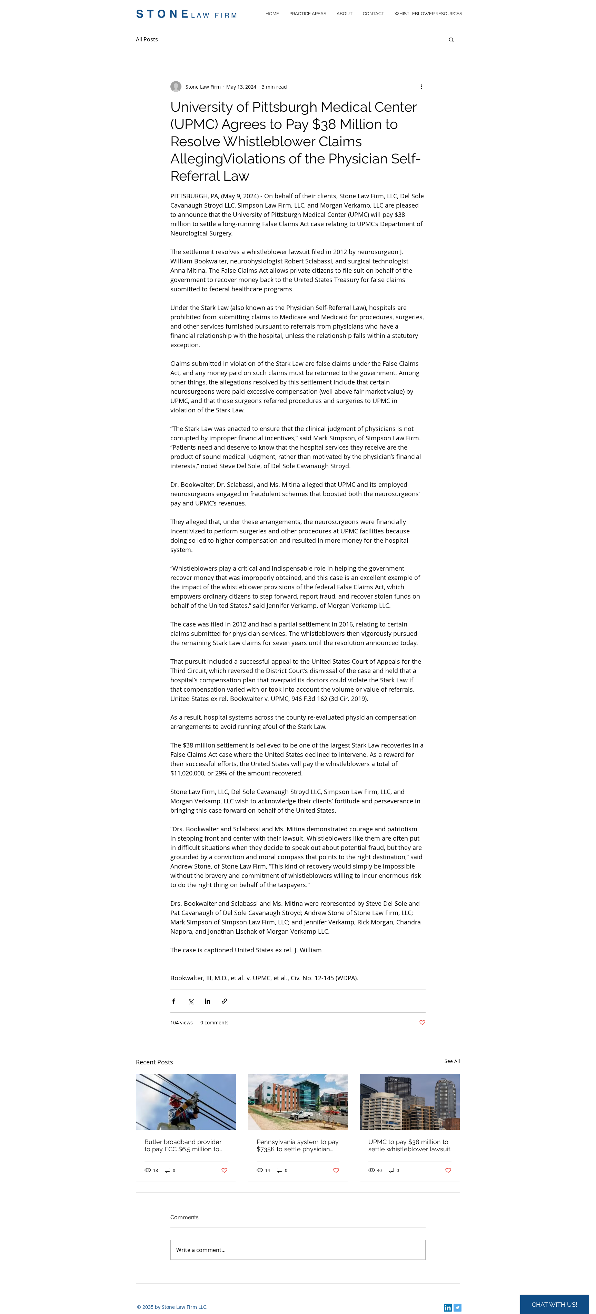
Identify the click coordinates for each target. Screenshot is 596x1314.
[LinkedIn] (448, 1308)
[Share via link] (224, 1001)
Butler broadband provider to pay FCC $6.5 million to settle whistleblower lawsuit (186, 1145)
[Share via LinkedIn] (207, 1001)
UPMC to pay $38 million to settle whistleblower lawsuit (409, 1145)
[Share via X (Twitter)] (190, 1001)
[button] (451, 39)
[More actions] (421, 86)
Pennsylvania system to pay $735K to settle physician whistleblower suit (298, 1145)
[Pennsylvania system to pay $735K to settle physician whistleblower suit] (298, 1102)
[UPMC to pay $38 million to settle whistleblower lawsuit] (410, 1102)
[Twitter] (457, 1308)
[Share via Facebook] (173, 1001)
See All (452, 1061)
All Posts (147, 39)
